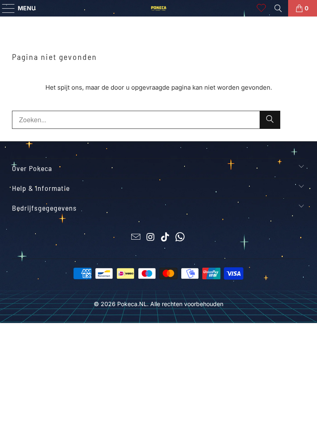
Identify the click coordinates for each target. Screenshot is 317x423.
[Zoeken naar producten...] (278, 8)
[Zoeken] (270, 120)
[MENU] (4, 8)
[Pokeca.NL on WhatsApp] (180, 237)
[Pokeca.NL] (158, 8)
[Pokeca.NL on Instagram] (150, 237)
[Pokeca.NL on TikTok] (165, 237)
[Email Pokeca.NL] (136, 237)
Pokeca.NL (132, 303)
